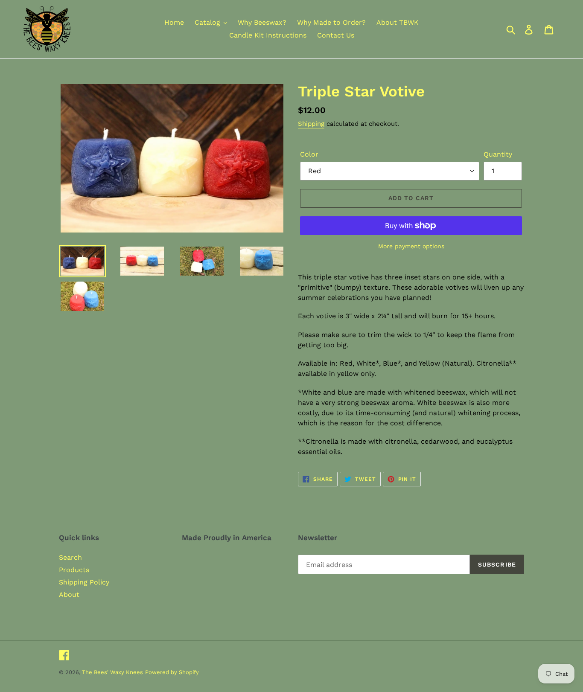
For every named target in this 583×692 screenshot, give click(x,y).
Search (70, 557)
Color (309, 154)
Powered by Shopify (172, 672)
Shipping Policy (84, 582)
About (69, 594)
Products (74, 570)
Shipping (311, 124)
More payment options (411, 246)
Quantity (498, 154)
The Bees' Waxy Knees (112, 672)
